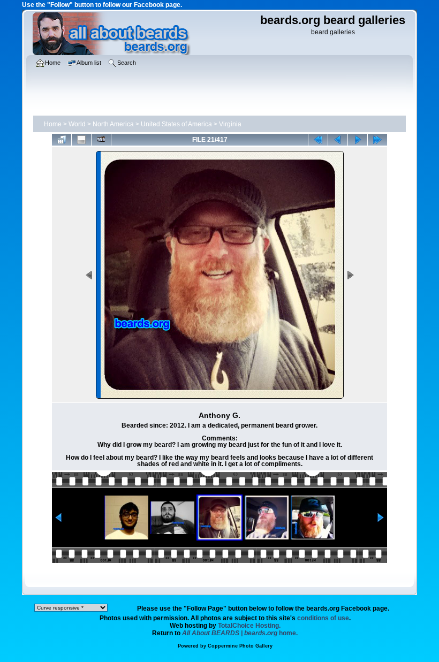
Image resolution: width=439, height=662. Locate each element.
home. (240, 633)
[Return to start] (318, 140)
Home (53, 124)
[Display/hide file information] (81, 140)
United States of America (176, 124)
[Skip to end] (377, 140)
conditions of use (323, 618)
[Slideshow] (101, 140)
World (77, 124)
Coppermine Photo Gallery (240, 646)
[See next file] (357, 140)
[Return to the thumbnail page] (61, 140)
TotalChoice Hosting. (249, 625)
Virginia (230, 124)
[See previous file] (337, 140)
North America (113, 124)
